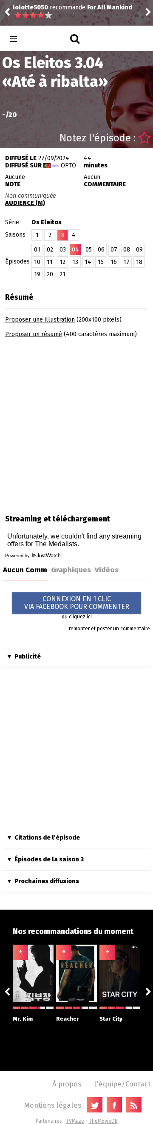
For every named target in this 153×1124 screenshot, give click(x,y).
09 (139, 249)
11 (50, 262)
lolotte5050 (30, 7)
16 (113, 262)
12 (62, 262)
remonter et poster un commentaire (109, 629)
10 (37, 262)
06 (101, 249)
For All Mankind (109, 7)
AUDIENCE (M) (25, 203)
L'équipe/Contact (122, 1084)
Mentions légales (52, 1105)
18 (139, 262)
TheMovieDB (103, 1121)
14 (88, 262)
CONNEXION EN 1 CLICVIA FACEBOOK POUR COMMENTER (76, 603)
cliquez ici (80, 617)
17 (126, 262)
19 (37, 274)
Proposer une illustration (40, 319)
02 (50, 249)
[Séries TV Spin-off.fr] (47, 39)
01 (37, 249)
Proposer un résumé (33, 334)
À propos (66, 1084)
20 (50, 274)
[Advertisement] (76, 423)
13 (75, 262)
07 (113, 249)
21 (62, 274)
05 (88, 249)
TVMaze (75, 1121)
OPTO (68, 165)
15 (101, 262)
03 (63, 249)
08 (126, 249)
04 (75, 249)
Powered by (18, 555)
